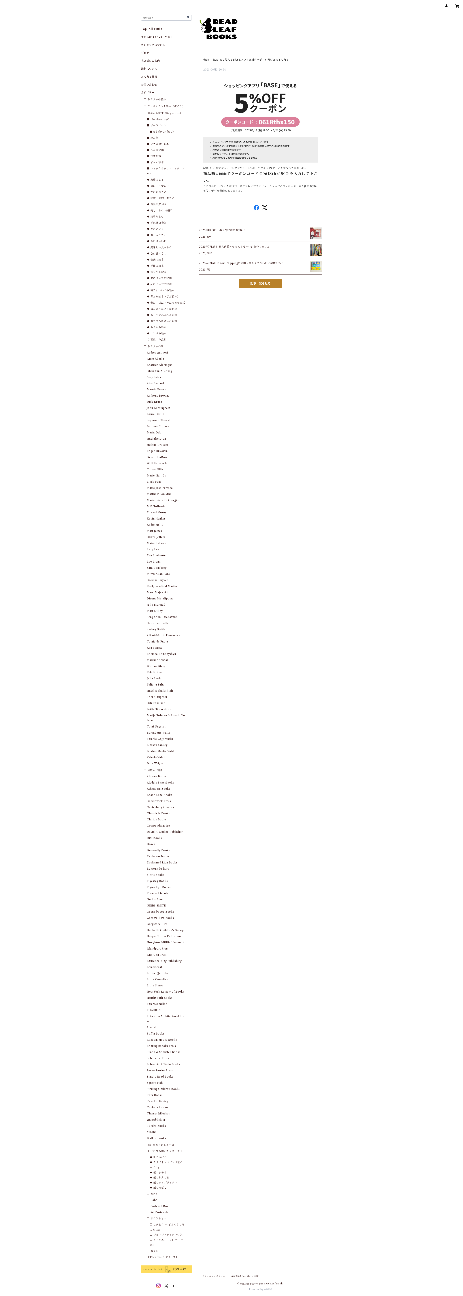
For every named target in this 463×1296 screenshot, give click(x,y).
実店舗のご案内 (150, 60)
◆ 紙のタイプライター (163, 1182)
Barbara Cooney (158, 426)
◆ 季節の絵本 (155, 265)
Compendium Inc (158, 825)
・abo (154, 1200)
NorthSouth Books (159, 997)
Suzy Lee (153, 549)
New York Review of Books (165, 991)
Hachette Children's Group (165, 930)
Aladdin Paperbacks (160, 782)
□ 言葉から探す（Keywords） (163, 113)
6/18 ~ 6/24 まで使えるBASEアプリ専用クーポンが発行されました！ (246, 59)
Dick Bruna (154, 401)
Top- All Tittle (151, 29)
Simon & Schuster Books (163, 1052)
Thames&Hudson (158, 1113)
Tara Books (155, 1095)
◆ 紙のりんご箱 (159, 1177)
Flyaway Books (157, 881)
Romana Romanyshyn (161, 654)
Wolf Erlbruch (157, 463)
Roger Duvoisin (157, 451)
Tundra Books (156, 1125)
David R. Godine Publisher (165, 831)
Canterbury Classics (160, 807)
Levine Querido (157, 973)
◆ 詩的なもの (155, 216)
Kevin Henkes (156, 518)
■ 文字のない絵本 (158, 144)
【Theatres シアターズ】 (162, 1257)
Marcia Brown (156, 389)
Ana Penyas (154, 647)
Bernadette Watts (158, 732)
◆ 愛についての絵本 (159, 278)
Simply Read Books (160, 1076)
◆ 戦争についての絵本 (161, 290)
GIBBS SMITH (156, 905)
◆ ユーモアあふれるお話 (162, 315)
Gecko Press (155, 899)
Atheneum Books (158, 788)
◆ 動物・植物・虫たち (161, 198)
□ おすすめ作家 (153, 346)
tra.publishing (156, 1119)
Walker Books (156, 1138)
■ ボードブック (156, 125)
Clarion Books (156, 819)
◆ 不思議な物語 (156, 222)
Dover (151, 844)
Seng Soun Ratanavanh (162, 617)
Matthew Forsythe (159, 494)
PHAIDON (154, 1010)
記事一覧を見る (260, 283)
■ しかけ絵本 (155, 150)
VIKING (152, 1132)
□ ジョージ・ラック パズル (167, 1234)
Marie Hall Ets (157, 475)
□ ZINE (152, 1193)
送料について (149, 68)
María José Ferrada (160, 488)
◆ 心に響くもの (156, 253)
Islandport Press (158, 948)
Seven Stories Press (160, 1070)
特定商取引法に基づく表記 (245, 1276)
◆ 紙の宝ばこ (158, 1187)
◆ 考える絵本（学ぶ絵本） (163, 296)
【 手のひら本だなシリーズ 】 (165, 1151)
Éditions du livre (158, 868)
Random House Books (162, 1039)
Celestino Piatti (157, 623)
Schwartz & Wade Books (163, 1064)
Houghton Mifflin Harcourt (165, 942)
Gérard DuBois (157, 457)
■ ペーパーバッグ (158, 119)
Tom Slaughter (157, 697)
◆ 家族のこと (155, 179)
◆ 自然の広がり (156, 204)
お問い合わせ (149, 84)
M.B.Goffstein (156, 506)
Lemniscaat (154, 967)
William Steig (156, 666)
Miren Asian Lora (158, 574)
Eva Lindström (156, 555)
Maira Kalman (156, 543)
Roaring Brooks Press (161, 1046)
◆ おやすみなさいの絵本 (162, 321)
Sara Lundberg (157, 567)
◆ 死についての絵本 (159, 284)
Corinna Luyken (157, 580)
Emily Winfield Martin (162, 586)
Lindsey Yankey (157, 745)
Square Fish (155, 1082)
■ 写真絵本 (154, 156)
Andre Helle (155, 524)
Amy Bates (154, 377)
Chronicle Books (158, 813)
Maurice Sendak (158, 660)
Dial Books (154, 838)
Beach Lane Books (159, 795)
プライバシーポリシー (213, 1276)
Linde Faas (154, 481)
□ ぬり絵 (152, 1251)
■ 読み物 (152, 137)
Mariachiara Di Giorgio (163, 500)
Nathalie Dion (156, 438)
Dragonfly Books (158, 850)
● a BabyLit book (162, 131)
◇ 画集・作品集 (156, 339)
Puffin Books (155, 1033)
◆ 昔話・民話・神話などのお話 (166, 302)
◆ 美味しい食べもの (159, 247)
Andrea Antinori (157, 352)
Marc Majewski (157, 592)
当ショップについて (153, 44)
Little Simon (155, 985)
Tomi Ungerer (156, 726)
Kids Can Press (157, 954)
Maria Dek (154, 432)
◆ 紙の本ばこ (158, 1157)
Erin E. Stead (155, 672)
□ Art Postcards (157, 1212)
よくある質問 (149, 76)
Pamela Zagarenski (160, 738)
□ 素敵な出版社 (153, 770)
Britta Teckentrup (159, 709)
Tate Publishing (157, 1101)
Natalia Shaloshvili (160, 690)
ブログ (145, 52)
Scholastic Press (158, 1058)
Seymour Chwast (158, 420)
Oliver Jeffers (156, 537)
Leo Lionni (154, 561)
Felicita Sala (155, 684)
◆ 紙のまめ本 (158, 1172)
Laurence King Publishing (164, 961)
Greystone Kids (157, 924)
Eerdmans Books (158, 856)
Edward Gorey (157, 512)
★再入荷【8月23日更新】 (157, 37)
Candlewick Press (159, 801)
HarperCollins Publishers (164, 936)
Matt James (154, 531)
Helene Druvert (157, 444)
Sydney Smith (156, 629)
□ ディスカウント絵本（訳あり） (164, 106)
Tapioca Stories (157, 1107)
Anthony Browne (158, 395)
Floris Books (155, 874)
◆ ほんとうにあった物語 (162, 308)
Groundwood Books (160, 911)
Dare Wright (155, 763)
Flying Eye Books (159, 887)
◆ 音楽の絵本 (155, 259)
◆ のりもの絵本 (156, 327)
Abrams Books (157, 776)
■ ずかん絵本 (155, 162)
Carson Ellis (155, 469)
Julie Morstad (156, 604)
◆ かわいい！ (155, 229)
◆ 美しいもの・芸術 (159, 210)
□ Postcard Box (157, 1206)
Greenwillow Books (160, 918)
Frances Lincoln (158, 893)
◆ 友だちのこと (156, 192)
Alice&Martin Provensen (163, 635)
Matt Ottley (155, 610)
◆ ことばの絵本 (156, 333)
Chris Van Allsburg (159, 371)
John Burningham (158, 408)
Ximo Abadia (155, 358)
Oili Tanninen (156, 703)
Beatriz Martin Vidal (160, 751)
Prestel (151, 1027)
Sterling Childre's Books (163, 1089)
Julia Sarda (154, 678)
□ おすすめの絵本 (155, 99)
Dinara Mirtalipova (160, 598)
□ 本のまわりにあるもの (159, 1145)
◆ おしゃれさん (156, 235)
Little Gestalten (157, 979)
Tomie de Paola (157, 641)
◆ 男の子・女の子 (158, 186)
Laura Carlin (155, 414)
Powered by (256, 1289)
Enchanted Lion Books (162, 862)
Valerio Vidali (156, 757)
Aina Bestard (155, 383)
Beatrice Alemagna (160, 365)
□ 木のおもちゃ (156, 1218)
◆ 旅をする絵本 (156, 272)
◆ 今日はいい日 (156, 241)
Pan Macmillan (157, 1004)
